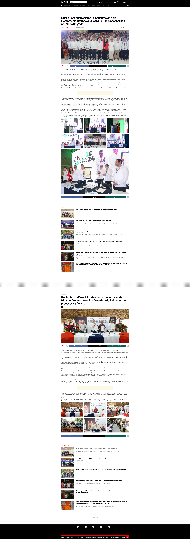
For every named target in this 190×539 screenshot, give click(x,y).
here (102, 521)
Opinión (98, 5)
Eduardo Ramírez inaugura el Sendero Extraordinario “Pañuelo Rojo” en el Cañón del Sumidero (101, 231)
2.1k (82, 211)
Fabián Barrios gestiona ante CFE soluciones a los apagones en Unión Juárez (96, 209)
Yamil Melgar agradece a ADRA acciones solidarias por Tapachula (93, 220)
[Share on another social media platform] (128, 66)
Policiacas (93, 5)
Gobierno (79, 27)
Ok (127, 537)
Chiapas (70, 5)
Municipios (76, 5)
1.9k (82, 221)
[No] (188, 537)
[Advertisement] (95, 11)
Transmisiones (106, 5)
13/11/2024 (72, 27)
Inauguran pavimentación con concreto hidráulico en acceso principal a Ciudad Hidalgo (99, 241)
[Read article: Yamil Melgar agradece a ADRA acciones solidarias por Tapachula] (67, 224)
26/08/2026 (77, 243)
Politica (82, 27)
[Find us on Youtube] (99, 2)
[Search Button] (86, 2)
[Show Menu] (61, 5)
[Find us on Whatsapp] (101, 2)
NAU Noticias (67, 27)
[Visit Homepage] (65, 2)
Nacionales (82, 5)
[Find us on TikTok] (103, 2)
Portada (66, 5)
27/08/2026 (77, 211)
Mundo (88, 5)
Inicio (62, 14)
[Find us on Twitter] (97, 2)
